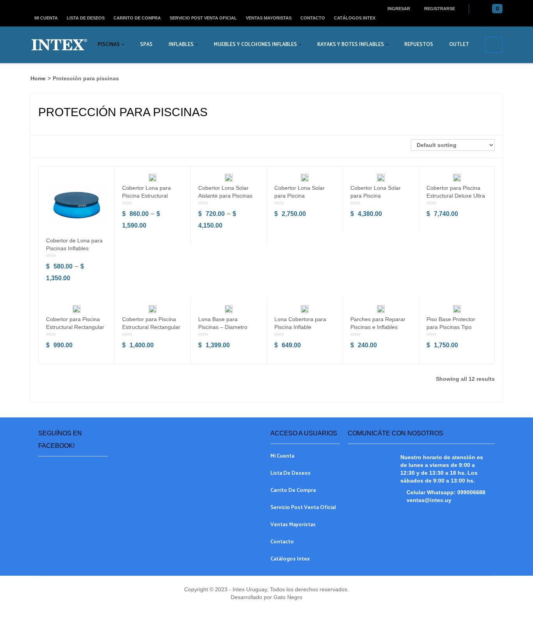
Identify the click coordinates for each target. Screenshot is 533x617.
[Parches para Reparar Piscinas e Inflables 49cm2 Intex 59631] (381, 309)
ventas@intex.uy (429, 500)
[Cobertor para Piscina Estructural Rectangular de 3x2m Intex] (76, 309)
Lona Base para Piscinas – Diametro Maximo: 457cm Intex (224, 327)
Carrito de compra (137, 18)
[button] (495, 9)
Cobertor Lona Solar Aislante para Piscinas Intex (225, 196)
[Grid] (43, 146)
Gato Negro (287, 597)
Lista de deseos (86, 18)
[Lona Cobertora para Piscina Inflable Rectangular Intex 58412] (305, 309)
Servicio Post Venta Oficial (203, 18)
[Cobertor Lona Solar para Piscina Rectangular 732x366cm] (381, 178)
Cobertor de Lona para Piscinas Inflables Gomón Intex (74, 248)
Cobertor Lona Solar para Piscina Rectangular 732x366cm (380, 196)
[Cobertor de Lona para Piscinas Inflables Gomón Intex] (76, 204)
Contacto (312, 18)
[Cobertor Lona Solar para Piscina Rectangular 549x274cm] (305, 178)
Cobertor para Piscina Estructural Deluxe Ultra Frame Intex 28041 (455, 196)
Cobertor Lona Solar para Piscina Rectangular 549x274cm (304, 196)
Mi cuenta (46, 18)
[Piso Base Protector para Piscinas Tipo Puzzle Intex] (457, 309)
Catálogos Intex (354, 18)
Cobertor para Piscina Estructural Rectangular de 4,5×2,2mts (151, 327)
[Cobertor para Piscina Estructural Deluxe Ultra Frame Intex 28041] (457, 178)
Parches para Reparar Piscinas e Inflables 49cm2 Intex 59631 (377, 327)
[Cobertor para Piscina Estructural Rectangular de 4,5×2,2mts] (152, 309)
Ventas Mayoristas (268, 18)
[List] (57, 146)
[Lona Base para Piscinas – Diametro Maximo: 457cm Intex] (229, 309)
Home (38, 78)
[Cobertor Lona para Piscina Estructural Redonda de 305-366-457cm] (152, 178)
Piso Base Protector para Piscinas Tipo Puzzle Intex (450, 327)
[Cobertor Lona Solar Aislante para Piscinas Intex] (229, 178)
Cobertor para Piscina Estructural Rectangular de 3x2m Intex (75, 327)
